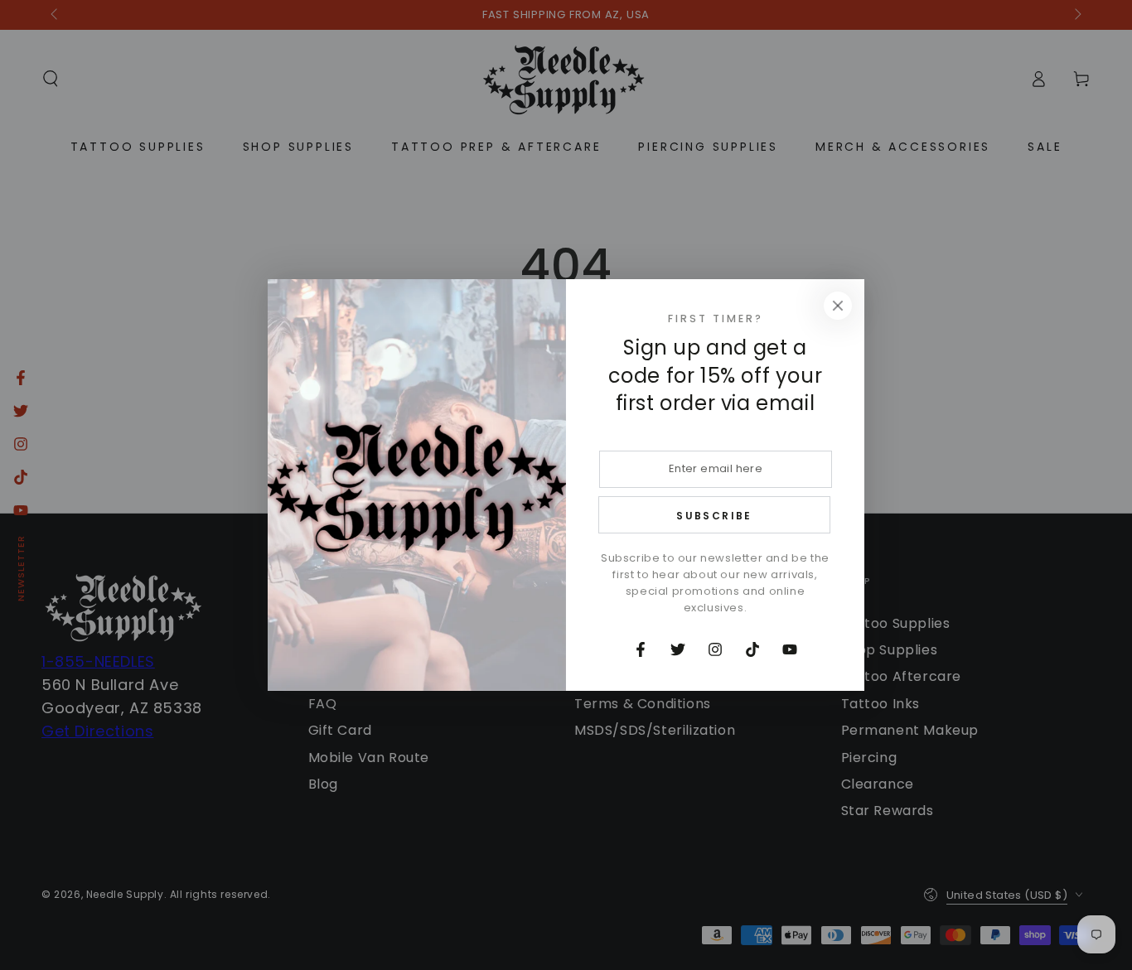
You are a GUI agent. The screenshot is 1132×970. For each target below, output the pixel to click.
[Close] (838, 305)
